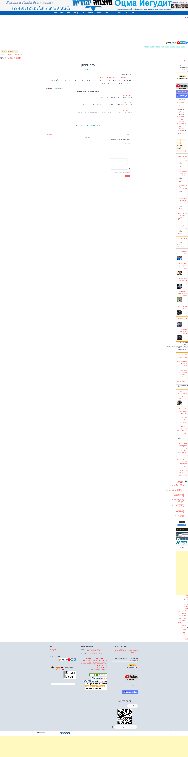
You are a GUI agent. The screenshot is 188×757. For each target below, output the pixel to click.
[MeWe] (51, 88)
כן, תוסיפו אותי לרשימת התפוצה (121, 172)
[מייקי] (60, 660)
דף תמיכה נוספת (182, 615)
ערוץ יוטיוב (183, 617)
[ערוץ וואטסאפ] (175, 43)
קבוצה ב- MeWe (182, 622)
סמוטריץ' (127, 134)
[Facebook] (45, 88)
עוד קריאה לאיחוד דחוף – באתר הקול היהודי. (115, 77)
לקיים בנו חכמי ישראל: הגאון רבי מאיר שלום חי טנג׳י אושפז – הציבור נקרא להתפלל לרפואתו (182, 395)
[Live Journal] (62, 88)
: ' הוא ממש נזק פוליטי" (182, 306)
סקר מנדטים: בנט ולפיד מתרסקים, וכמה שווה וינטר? (182, 331)
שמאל (167, 46)
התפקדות (90, 13)
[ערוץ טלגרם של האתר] (184, 43)
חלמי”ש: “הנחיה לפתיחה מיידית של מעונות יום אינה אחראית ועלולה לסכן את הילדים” (182, 474)
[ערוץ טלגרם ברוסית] (181, 43)
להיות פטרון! (135, 685)
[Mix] (53, 88)
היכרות (132, 13)
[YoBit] (182, 540)
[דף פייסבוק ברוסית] (187, 43)
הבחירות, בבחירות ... (127, 102)
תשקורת (147, 46)
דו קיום (152, 46)
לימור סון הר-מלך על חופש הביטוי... (13, 57)
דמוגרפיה (172, 46)
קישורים (76, 13)
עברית (53, 650)
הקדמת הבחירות (127, 95)
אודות (55, 13)
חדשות (106, 13)
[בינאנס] (182, 531)
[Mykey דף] (167, 43)
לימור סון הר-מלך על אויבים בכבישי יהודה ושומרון (180, 125)
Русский (54, 649)
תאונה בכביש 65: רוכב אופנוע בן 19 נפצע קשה (183, 186)
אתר (129, 168)
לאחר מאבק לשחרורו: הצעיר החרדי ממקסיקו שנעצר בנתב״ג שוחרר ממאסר (182, 463)
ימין (163, 46)
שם (129, 159)
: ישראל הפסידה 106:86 (182, 251)
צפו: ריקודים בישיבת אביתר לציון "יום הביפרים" (182, 226)
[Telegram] (60, 88)
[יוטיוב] (178, 43)
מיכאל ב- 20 (49, 134)
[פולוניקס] (182, 545)
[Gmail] (58, 88)
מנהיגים (119, 13)
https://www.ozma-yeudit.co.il (98, 669)
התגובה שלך (127, 143)
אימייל (128, 164)
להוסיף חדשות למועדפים (70, 662)
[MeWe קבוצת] (171, 43)
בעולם (183, 46)
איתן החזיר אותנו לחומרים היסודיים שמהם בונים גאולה (182, 355)
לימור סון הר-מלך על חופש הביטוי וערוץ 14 (180, 117)
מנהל (86, 69)
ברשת (83, 13)
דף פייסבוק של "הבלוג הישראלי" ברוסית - (182, 611)
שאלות (61, 13)
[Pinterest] (49, 88)
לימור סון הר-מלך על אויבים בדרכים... (13, 58)
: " (182, 280)
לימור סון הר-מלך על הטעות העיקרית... (14, 54)
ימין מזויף (158, 46)
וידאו (113, 13)
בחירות (68, 13)
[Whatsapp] (56, 88)
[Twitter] (47, 88)
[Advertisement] (94, 28)
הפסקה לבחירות (127, 110)
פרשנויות (99, 13)
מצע (126, 13)
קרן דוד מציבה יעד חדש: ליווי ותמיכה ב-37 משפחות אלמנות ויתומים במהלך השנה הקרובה (182, 430)
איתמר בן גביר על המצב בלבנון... (12, 56)
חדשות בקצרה (12, 51)
